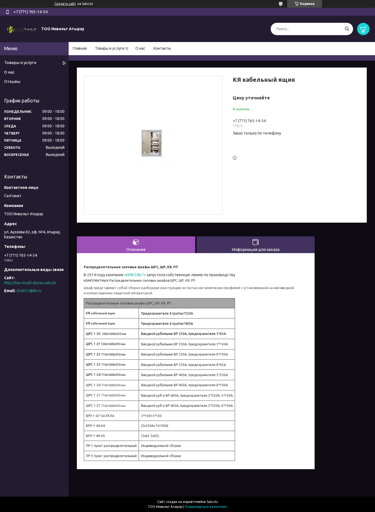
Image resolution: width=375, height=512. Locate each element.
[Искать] (347, 29)
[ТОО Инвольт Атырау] (21, 28)
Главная (80, 48)
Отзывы (12, 81)
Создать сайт (65, 3)
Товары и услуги (109, 48)
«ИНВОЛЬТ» (135, 275)
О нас (140, 48)
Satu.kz (212, 501)
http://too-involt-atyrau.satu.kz (30, 283)
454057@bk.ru (28, 291)
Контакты (162, 48)
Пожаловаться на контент (206, 506)
